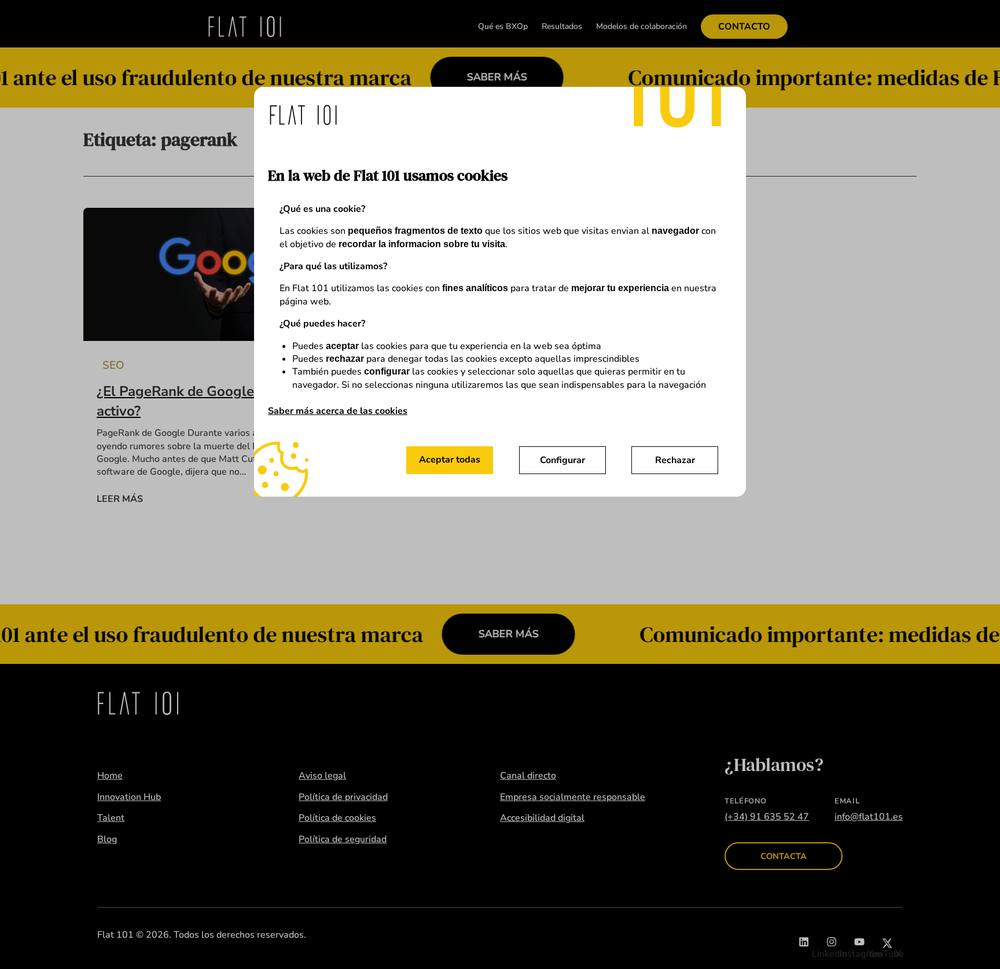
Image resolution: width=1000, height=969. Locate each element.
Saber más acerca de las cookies (337, 411)
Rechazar (675, 460)
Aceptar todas (449, 459)
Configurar (562, 460)
